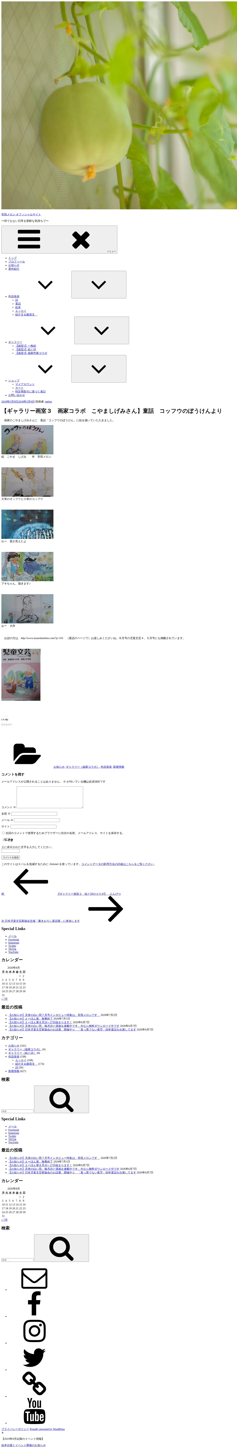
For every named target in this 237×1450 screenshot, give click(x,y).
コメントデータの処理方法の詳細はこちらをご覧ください (117, 864)
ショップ (13, 380)
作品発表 (13, 296)
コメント (8, 807)
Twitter (12, 945)
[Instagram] (34, 1343)
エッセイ (20, 310)
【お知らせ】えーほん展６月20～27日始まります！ (40, 1022)
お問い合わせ (16, 395)
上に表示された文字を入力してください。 (27, 847)
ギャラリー (15, 342)
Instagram (13, 942)
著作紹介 (13, 268)
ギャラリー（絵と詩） (22, 1052)
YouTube (13, 952)
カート (19, 387)
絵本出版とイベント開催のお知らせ (23, 1445)
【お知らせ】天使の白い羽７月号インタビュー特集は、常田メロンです (54, 1015)
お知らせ (13, 265)
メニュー (111, 251)
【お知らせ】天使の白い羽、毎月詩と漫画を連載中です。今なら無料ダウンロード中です (63, 1025)
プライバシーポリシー (15, 1429)
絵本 (18, 307)
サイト (5, 826)
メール (7, 820)
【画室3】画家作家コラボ (31, 353)
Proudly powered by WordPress (47, 1429)
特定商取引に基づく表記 (30, 391)
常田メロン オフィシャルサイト (21, 214)
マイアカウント (25, 384)
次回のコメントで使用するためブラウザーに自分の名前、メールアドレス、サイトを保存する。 (65, 833)
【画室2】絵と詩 (25, 349)
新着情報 (118, 766)
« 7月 (4, 998)
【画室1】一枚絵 (25, 345)
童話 (18, 303)
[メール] (34, 1289)
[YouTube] (34, 1423)
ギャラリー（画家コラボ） (82, 766)
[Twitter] (34, 1369)
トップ (12, 257)
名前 (5, 813)
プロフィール (16, 261)
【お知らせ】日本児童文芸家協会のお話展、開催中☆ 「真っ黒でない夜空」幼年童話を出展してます (72, 1029)
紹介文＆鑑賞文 (26, 314)
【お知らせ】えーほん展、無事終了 (30, 1018)
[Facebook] (34, 1316)
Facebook (13, 939)
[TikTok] (34, 1396)
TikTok (12, 948)
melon (48, 401)
